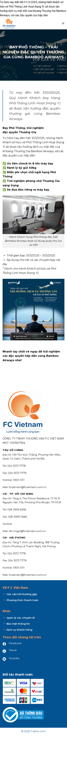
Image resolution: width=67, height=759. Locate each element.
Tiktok (13, 650)
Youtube (14, 658)
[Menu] (63, 23)
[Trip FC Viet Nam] (15, 23)
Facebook (15, 643)
